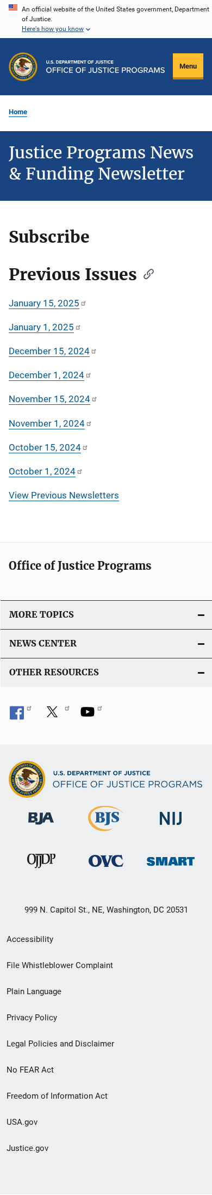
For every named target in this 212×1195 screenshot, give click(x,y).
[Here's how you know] (106, 19)
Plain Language (34, 991)
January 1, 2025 (41, 327)
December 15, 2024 (49, 351)
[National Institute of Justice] (171, 826)
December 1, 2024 (46, 374)
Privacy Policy (32, 1017)
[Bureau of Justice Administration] (41, 826)
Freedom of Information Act (57, 1096)
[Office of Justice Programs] (23, 66)
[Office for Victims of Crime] (106, 869)
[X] (56, 716)
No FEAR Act (30, 1070)
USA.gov (22, 1122)
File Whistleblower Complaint (60, 965)
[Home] (105, 66)
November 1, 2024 (47, 423)
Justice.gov (27, 1148)
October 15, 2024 (45, 447)
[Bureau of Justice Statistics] (105, 833)
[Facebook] (21, 716)
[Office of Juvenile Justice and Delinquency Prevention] (41, 870)
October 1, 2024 (42, 471)
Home (18, 112)
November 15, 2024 (49, 398)
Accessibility (30, 939)
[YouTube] (91, 716)
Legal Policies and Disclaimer (60, 1044)
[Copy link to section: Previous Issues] (145, 273)
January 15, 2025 (44, 303)
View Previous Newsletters (64, 495)
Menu (188, 66)
